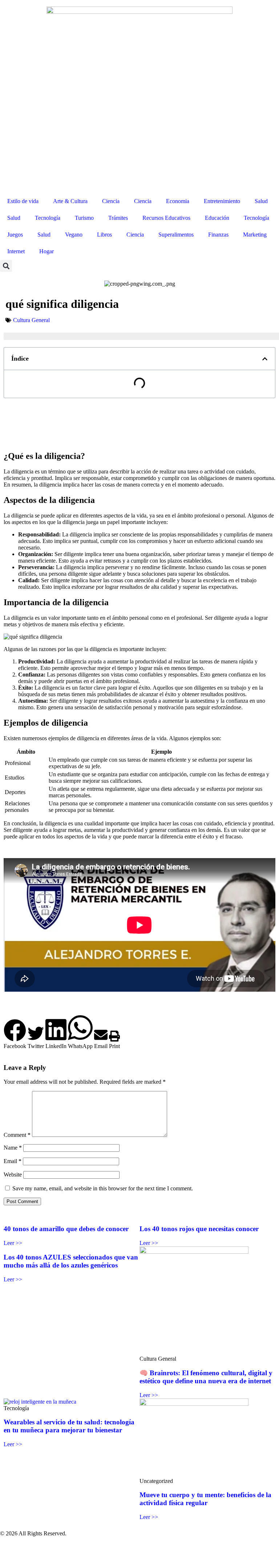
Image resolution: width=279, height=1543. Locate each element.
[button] (6, 266)
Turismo (84, 218)
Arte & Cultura (70, 201)
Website (13, 1174)
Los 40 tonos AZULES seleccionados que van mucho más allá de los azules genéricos (71, 1261)
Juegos (15, 234)
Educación (217, 218)
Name (13, 1148)
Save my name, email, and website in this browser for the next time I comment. (102, 1188)
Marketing (255, 234)
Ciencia (111, 201)
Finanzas (218, 234)
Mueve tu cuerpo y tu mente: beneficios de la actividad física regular (205, 1499)
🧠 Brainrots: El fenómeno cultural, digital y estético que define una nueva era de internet (206, 1377)
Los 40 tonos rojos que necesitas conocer (199, 1229)
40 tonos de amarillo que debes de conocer (66, 1229)
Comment (17, 1135)
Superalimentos (176, 234)
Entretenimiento (222, 201)
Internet (16, 251)
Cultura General (31, 320)
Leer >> (13, 1243)
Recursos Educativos (166, 218)
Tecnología (47, 218)
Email (12, 1161)
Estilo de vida (23, 201)
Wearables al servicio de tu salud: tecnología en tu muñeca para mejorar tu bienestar (69, 1426)
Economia (177, 201)
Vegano (73, 234)
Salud (261, 201)
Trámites (118, 218)
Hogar (46, 251)
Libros (104, 234)
